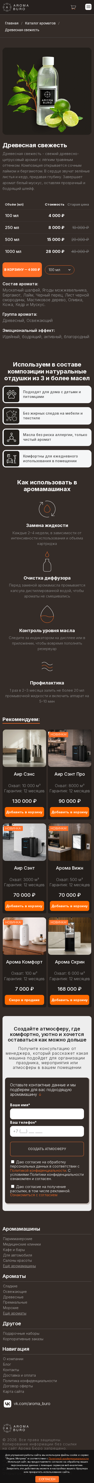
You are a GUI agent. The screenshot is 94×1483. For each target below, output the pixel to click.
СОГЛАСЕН (47, 1479)
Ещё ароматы (14, 1313)
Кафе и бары (14, 1250)
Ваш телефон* (23, 1122)
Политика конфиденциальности (30, 1381)
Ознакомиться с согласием (33, 1195)
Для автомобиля (17, 1255)
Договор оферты (18, 1386)
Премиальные (15, 1302)
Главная (12, 23)
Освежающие (15, 1292)
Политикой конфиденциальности (38, 1170)
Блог (7, 1364)
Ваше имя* (20, 1105)
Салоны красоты (17, 1260)
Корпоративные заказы (23, 1339)
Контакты (11, 1370)
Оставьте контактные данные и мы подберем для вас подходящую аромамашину (43, 1090)
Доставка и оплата (19, 1375)
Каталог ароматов (40, 23)
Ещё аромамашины (19, 1266)
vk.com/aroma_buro (32, 1403)
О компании (13, 1359)
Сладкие (10, 1286)
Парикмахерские (17, 1239)
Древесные (13, 1297)
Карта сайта (13, 1392)
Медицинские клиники (22, 1244)
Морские (11, 1308)
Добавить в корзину (24, 812)
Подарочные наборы (21, 1333)
